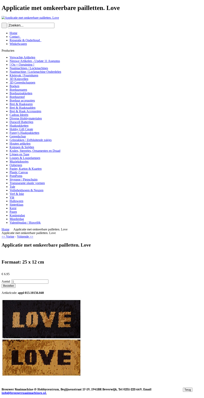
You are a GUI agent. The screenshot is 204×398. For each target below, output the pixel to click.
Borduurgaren (18, 89)
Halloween (16, 201)
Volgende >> (25, 236)
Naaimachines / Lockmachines (29, 68)
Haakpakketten (19, 125)
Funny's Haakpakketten (24, 132)
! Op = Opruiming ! (22, 64)
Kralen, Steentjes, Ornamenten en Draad (35, 150)
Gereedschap (18, 136)
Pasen (13, 211)
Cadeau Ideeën (19, 115)
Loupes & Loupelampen (25, 158)
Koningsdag (17, 215)
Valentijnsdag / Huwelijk (25, 222)
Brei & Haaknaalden (22, 107)
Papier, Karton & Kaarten (26, 168)
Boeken (14, 86)
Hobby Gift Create (21, 129)
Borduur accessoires (22, 100)
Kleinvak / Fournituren (24, 75)
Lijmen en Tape (19, 154)
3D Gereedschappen (22, 82)
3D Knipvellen (19, 79)
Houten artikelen (20, 143)
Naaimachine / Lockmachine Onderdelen (35, 71)
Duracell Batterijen (21, 122)
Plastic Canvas (19, 172)
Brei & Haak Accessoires (25, 111)
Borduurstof (17, 97)
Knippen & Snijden (22, 147)
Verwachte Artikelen (22, 57)
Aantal (6, 281)
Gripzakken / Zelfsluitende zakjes (31, 140)
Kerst (13, 208)
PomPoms (16, 176)
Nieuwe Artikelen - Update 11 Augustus (35, 61)
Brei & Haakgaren (21, 104)
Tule (12, 186)
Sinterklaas (16, 204)
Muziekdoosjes (19, 161)
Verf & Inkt (17, 194)
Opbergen (16, 165)
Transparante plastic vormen (27, 183)
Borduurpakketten (21, 93)
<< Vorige (8, 236)
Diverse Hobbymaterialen (26, 118)
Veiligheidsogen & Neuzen (26, 190)
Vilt (12, 197)
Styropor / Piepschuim (23, 179)
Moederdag (17, 219)
